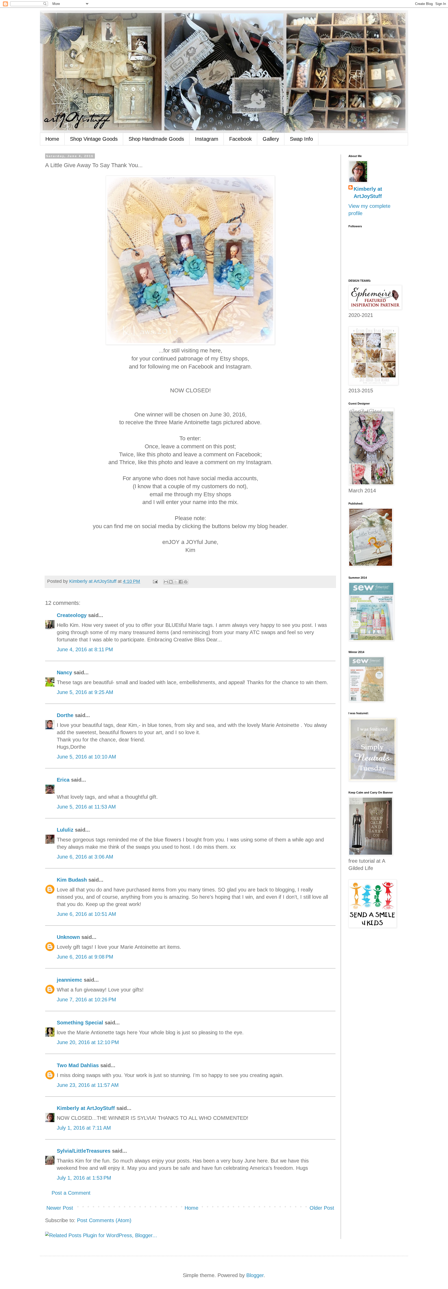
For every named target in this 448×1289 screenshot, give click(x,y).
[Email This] (166, 581)
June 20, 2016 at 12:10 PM (88, 1042)
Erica (63, 780)
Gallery (271, 139)
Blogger (255, 1275)
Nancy (64, 672)
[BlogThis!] (170, 581)
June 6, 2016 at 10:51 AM (86, 914)
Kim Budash (72, 880)
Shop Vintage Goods (94, 139)
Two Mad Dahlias (78, 1065)
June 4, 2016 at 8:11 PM (85, 649)
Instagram (206, 139)
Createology (72, 615)
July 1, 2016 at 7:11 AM (84, 1128)
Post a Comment (71, 1193)
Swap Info (301, 139)
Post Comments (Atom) (104, 1220)
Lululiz (65, 830)
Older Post (322, 1208)
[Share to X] (175, 581)
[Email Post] (155, 581)
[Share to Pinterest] (185, 581)
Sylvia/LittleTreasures (83, 1151)
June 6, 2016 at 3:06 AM (85, 857)
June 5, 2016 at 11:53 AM (86, 807)
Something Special (80, 1022)
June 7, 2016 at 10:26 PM (86, 999)
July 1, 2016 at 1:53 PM (84, 1178)
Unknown (68, 937)
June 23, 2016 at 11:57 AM (88, 1085)
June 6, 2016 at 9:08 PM (85, 957)
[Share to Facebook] (180, 581)
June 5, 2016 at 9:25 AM (85, 692)
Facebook (240, 139)
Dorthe (65, 715)
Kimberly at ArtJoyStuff (86, 1108)
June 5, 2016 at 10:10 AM (86, 757)
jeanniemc (69, 980)
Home (52, 139)
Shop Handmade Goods (156, 139)
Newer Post (59, 1208)
